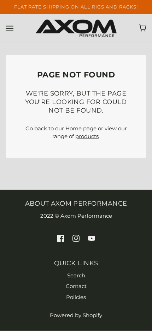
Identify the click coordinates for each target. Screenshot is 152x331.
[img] (60, 238)
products (87, 136)
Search (76, 275)
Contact (76, 286)
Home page (81, 128)
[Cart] (142, 28)
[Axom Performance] (76, 27)
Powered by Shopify (76, 315)
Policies (76, 297)
